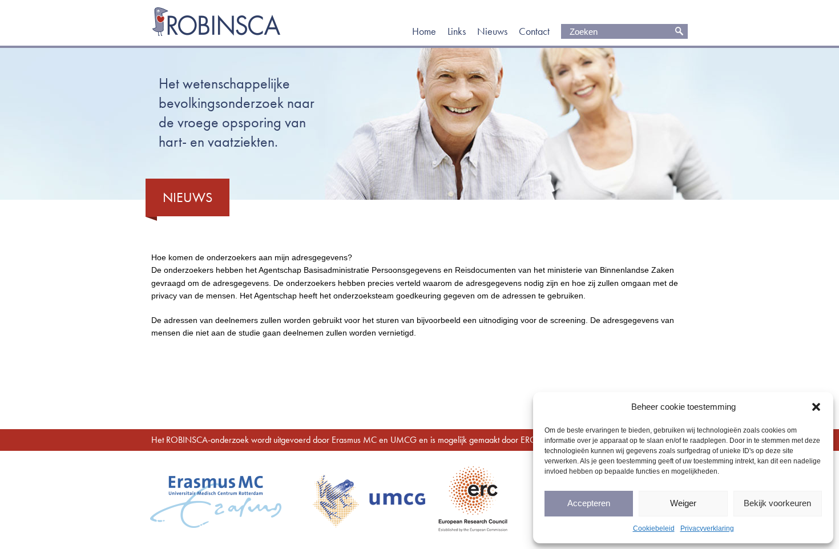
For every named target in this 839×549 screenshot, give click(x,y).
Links (456, 31)
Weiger (683, 503)
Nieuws (492, 31)
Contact (534, 31)
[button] (816, 407)
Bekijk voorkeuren (777, 503)
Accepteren (588, 503)
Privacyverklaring (707, 528)
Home (424, 31)
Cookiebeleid (654, 528)
